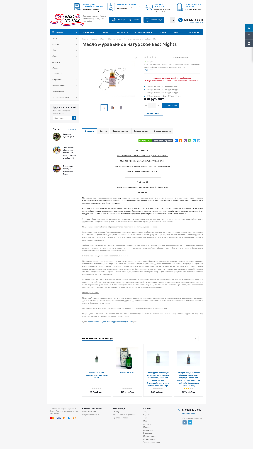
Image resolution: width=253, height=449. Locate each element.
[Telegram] (198, 141)
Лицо (54, 38)
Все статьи (72, 129)
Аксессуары (57, 74)
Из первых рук (156, 20)
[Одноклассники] (180, 141)
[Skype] (194, 141)
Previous (196, 338)
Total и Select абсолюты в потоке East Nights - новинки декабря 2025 (69, 152)
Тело (54, 50)
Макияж (55, 68)
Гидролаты (57, 80)
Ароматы (56, 62)
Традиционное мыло (60, 97)
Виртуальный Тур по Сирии (128, 20)
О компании (89, 32)
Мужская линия (58, 86)
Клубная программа (92, 408)
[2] (148, 57)
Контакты (194, 32)
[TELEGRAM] (190, 422)
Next (200, 338)
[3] (150, 57)
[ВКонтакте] (176, 141)
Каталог (59, 32)
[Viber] (185, 141)
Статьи (162, 32)
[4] (153, 57)
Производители (143, 32)
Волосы (55, 44)
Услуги (177, 32)
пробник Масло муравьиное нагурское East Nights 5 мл (110, 322)
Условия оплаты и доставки (124, 415)
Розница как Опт (89, 412)
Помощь (116, 412)
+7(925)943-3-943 (193, 20)
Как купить (122, 32)
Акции (106, 32)
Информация (119, 408)
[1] (145, 57)
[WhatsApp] (189, 141)
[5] (155, 57)
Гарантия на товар (120, 418)
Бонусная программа (90, 415)
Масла (54, 56)
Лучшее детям (58, 91)
